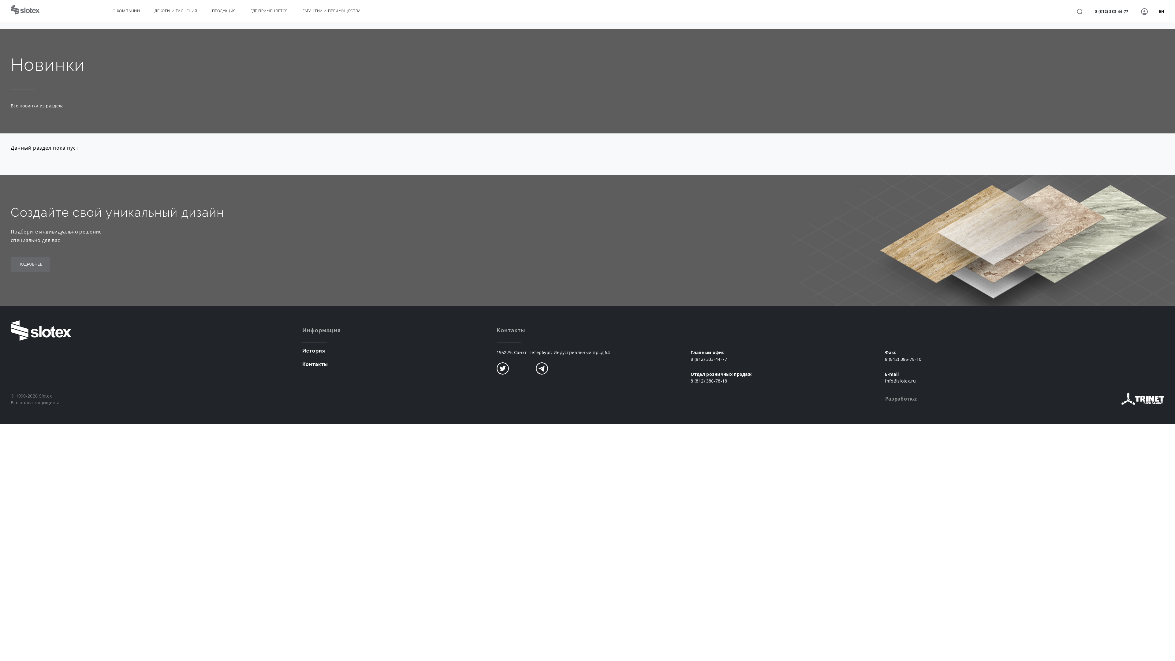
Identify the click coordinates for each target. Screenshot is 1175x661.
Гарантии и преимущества (332, 11)
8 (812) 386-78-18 (709, 381)
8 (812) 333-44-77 (1111, 11)
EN (1161, 11)
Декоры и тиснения (176, 11)
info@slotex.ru (900, 381)
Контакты (315, 364)
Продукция (224, 11)
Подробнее (30, 264)
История (313, 351)
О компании (126, 11)
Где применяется (269, 11)
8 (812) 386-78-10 (903, 359)
